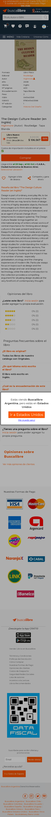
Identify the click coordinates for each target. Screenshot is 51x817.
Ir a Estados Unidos (26, 415)
